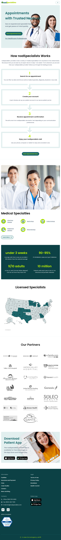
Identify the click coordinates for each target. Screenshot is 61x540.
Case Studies (5, 486)
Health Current (35, 486)
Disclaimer (33, 483)
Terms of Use (34, 477)
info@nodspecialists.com (14, 505)
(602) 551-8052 (11, 499)
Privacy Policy (34, 480)
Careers (3, 488)
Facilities (3, 477)
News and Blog (5, 491)
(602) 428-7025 (10, 502)
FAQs (2, 483)
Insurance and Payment (8, 480)
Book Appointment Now (14, 33)
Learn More (6, 237)
